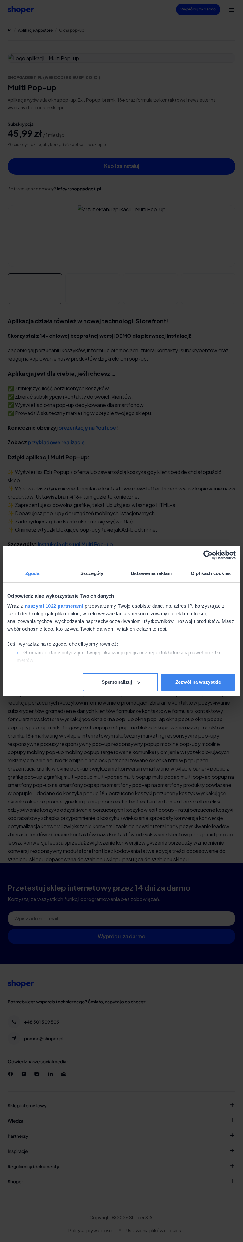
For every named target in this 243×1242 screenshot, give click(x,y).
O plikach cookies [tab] (211, 573)
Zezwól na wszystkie (198, 682)
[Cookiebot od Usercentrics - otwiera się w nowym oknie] (208, 555)
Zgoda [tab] (32, 573)
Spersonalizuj (117, 682)
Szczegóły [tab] (91, 573)
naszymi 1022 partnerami (54, 606)
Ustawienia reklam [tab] (151, 573)
